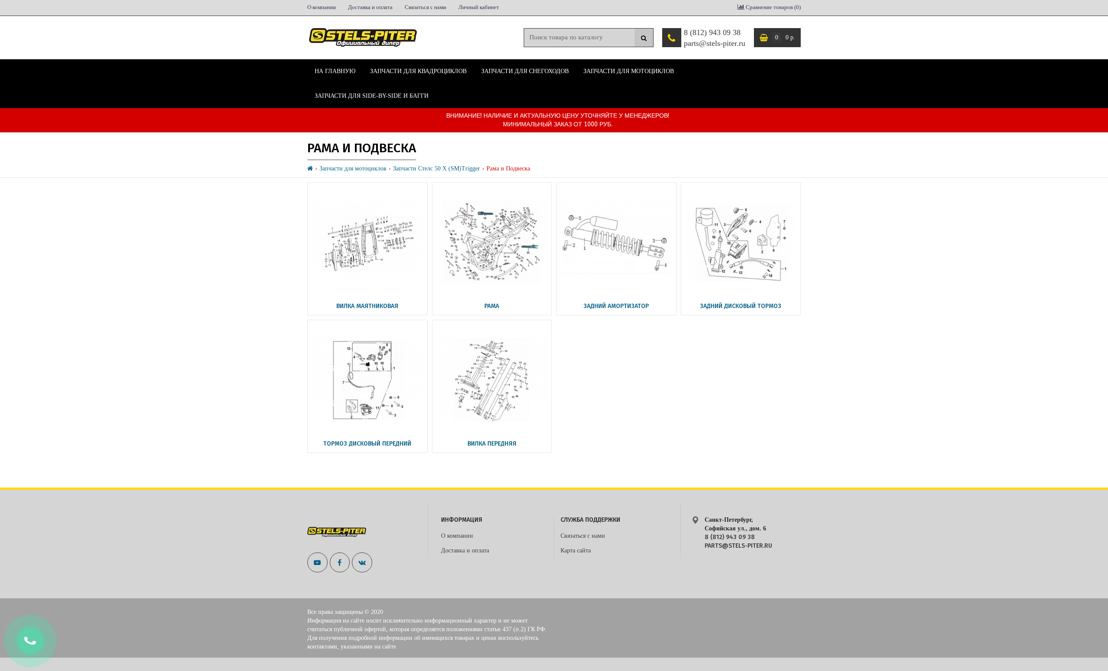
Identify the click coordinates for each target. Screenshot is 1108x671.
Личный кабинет (478, 7)
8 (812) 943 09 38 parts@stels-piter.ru (714, 38)
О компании (321, 7)
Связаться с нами (425, 7)
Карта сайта (575, 550)
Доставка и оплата (370, 7)
